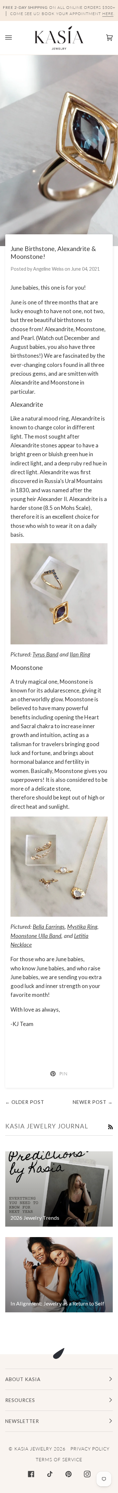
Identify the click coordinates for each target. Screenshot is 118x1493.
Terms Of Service (59, 1459)
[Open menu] (15, 38)
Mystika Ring (82, 926)
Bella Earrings (49, 926)
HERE (107, 13)
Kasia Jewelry (33, 1448)
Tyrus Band (45, 654)
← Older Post (24, 1102)
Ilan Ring (80, 654)
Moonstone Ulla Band (35, 935)
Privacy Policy (89, 1448)
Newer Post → (93, 1102)
